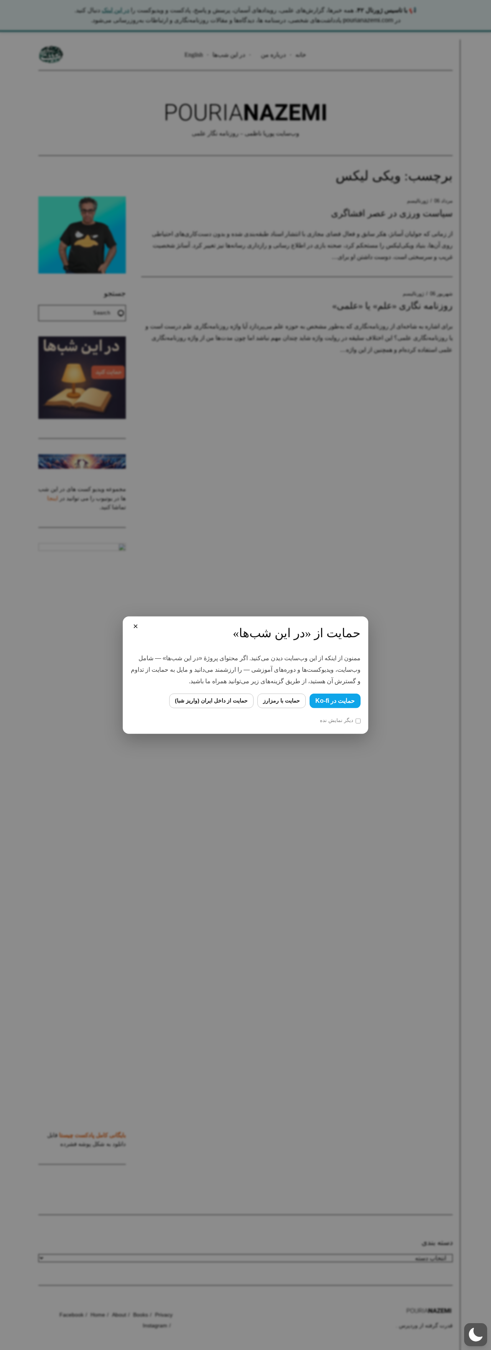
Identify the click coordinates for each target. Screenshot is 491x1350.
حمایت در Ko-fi (335, 700)
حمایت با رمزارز (281, 701)
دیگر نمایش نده (336, 720)
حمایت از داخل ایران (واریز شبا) (211, 701)
